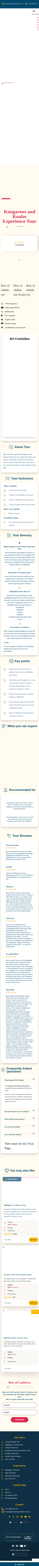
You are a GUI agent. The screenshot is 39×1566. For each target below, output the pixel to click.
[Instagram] (17, 1517)
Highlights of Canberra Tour (15, 1205)
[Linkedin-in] (29, 1517)
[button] (34, 11)
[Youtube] (25, 1517)
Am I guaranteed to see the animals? (16, 1111)
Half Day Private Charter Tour (16, 1338)
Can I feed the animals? (12, 1127)
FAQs (30, 1143)
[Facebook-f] (9, 1517)
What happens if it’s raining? (14, 1080)
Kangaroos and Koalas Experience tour (19, 1086)
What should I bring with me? (14, 1119)
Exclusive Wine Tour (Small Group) (18, 1275)
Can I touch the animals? (13, 1134)
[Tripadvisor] (21, 1517)
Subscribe (19, 1420)
